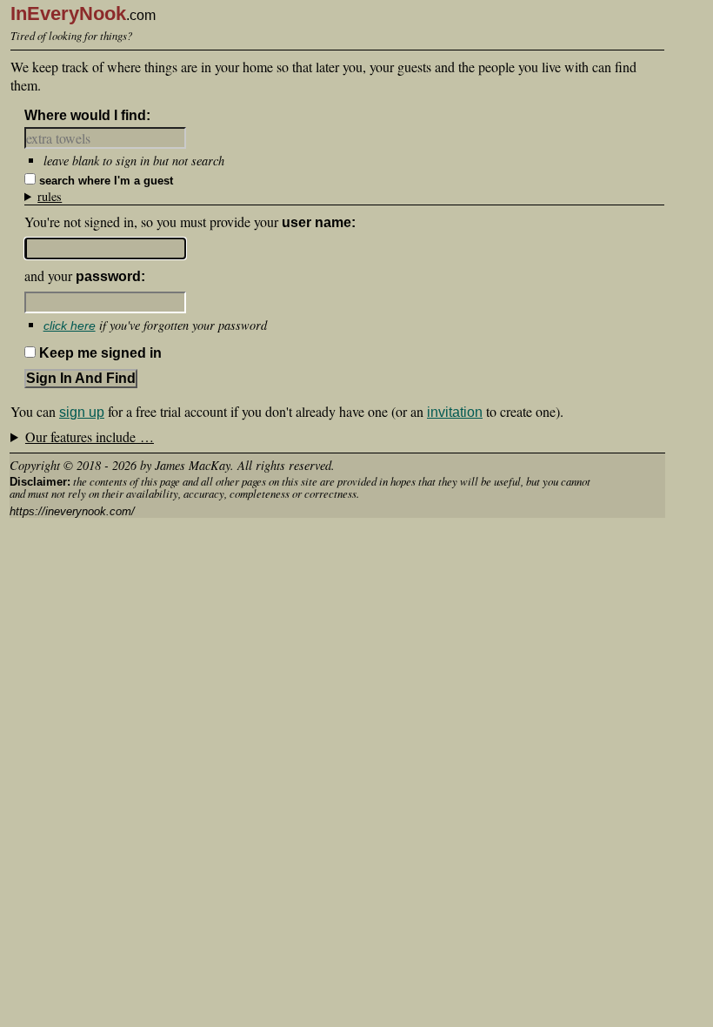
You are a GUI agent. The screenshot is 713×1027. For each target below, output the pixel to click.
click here (69, 325)
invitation (455, 412)
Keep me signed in (100, 353)
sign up (81, 412)
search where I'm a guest (106, 180)
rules (49, 196)
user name (316, 222)
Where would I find (85, 115)
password (108, 276)
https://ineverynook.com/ (72, 511)
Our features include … (89, 436)
